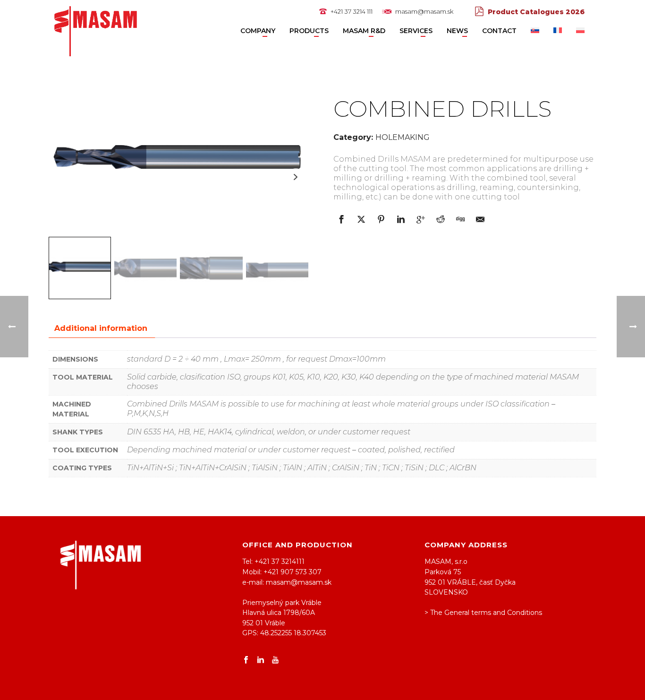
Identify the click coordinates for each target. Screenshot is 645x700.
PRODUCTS (309, 30)
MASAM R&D (364, 30)
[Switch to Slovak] (535, 31)
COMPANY (257, 30)
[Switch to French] (557, 31)
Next (296, 177)
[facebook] (246, 660)
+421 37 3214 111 (352, 11)
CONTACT (499, 30)
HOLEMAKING (402, 137)
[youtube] (275, 660)
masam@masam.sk (424, 11)
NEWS (457, 30)
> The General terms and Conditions (483, 612)
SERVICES (416, 30)
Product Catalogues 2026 (536, 12)
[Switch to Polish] (580, 31)
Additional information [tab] (100, 328)
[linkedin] (260, 660)
